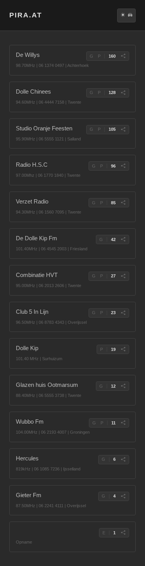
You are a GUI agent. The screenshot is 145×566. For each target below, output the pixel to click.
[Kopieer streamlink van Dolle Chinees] (123, 93)
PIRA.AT (25, 15)
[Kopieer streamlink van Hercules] (123, 459)
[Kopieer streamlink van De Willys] (123, 56)
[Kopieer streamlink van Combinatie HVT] (123, 276)
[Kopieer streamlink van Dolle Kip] (123, 349)
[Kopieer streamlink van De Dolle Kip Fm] (123, 239)
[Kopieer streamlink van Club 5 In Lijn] (123, 313)
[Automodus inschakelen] (130, 15)
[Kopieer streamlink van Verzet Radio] (123, 202)
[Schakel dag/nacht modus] (122, 15)
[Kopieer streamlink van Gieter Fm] (123, 496)
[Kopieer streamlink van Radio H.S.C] (123, 166)
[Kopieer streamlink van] (123, 532)
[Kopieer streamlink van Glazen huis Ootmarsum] (123, 386)
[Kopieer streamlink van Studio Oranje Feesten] (123, 129)
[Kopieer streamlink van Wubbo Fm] (123, 423)
